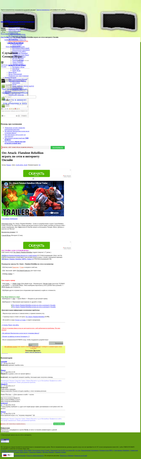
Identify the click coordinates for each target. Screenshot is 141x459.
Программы (16, 82)
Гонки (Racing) (17, 44)
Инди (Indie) (16, 46)
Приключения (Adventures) (21, 50)
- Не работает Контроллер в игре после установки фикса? (20, 333)
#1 (1, 413)
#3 (1, 386)
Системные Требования (9, 218)
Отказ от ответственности (35, 455)
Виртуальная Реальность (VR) (18, 41)
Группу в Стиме (20, 320)
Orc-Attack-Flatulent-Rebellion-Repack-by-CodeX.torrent (19, 255)
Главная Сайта (13, 22)
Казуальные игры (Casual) (20, 48)
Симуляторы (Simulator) (20, 53)
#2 (1, 405)
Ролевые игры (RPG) (19, 51)
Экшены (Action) (60, 452)
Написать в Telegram (66, 455)
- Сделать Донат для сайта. (10, 325)
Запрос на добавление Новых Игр (19, 29)
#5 (1, 363)
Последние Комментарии (16, 24)
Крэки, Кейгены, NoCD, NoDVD (23, 86)
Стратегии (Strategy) (19, 57)
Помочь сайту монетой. (16, 95)
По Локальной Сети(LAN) (17, 36)
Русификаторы (17, 88)
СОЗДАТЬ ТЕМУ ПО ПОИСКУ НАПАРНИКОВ (26, 343)
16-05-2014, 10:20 (21, 165)
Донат (7, 93)
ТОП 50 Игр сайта (14, 31)
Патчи (14, 84)
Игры (6, 25)
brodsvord (4, 403)
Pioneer (22, 60)
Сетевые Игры (13, 32)
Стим (22, 267)
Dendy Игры (16, 70)
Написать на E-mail (80, 455)
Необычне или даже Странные (18, 76)
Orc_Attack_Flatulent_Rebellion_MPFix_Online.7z (17, 259)
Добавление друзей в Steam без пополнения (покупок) (15, 128)
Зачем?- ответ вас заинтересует (33, 352)
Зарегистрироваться (42, 10)
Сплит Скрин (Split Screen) (17, 38)
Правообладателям (19, 455)
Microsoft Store (13, 39)
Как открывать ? (15, 142)
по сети (77, 450)
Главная (7, 20)
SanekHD (4, 361)
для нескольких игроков (15, 450)
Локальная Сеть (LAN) (57, 450)
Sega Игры (15, 69)
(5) (39, 165)
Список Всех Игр (14, 27)
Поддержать (58, 147)
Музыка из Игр (17, 89)
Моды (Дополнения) (15, 74)
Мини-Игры (12, 72)
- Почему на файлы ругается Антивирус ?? (16, 336)
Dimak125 (4, 384)
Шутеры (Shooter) (18, 58)
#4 (1, 372)
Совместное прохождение (16, 34)
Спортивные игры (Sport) (20, 55)
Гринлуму (15, 267)
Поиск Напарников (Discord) (17, 79)
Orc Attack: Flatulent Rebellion (35, 316)
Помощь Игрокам (10, 77)
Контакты (8, 91)
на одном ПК (70, 450)
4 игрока (3, 450)
